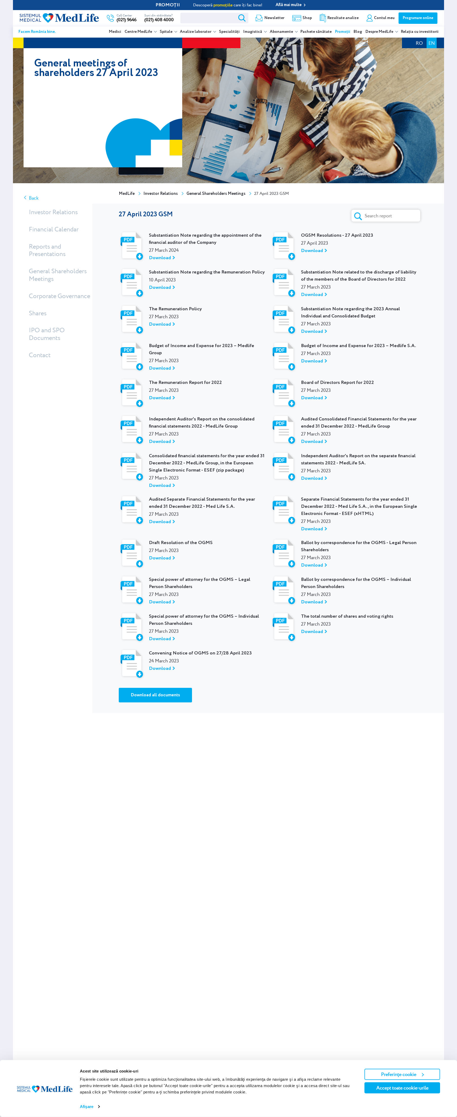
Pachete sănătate (316, 32)
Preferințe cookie (398, 1074)
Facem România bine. (37, 32)
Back (34, 198)
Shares (38, 313)
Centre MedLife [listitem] (139, 32)
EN (431, 43)
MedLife (127, 194)
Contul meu (384, 18)
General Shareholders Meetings (58, 274)
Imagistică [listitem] (253, 32)
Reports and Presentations (47, 250)
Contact (40, 355)
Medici (115, 32)
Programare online (418, 18)
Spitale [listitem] (166, 32)
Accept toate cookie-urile (402, 1088)
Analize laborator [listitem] (196, 32)
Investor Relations (53, 212)
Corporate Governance (59, 295)
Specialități (229, 32)
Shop (307, 18)
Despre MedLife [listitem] (379, 32)
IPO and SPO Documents (47, 334)
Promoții (342, 32)
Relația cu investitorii (419, 32)
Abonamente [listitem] (282, 32)
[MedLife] (59, 17)
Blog (358, 32)
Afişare (86, 1106)
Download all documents (155, 695)
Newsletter (274, 18)
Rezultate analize (343, 18)
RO (419, 43)
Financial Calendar (54, 229)
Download (160, 257)
